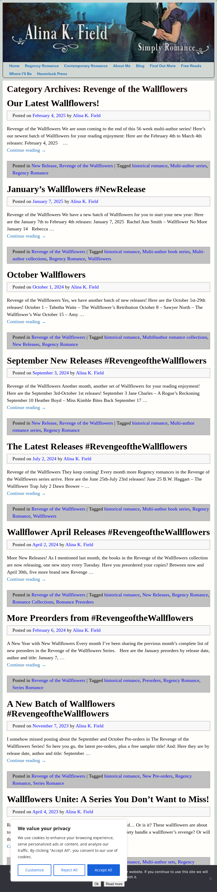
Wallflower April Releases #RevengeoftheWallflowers (108, 532)
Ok (96, 884)
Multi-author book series (166, 251)
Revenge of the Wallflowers (86, 165)
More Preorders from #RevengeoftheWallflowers (100, 618)
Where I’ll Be (20, 74)
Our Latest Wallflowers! (53, 103)
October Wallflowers (46, 275)
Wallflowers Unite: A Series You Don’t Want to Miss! (108, 799)
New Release (44, 165)
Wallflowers (99, 258)
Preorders (151, 680)
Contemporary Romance (86, 66)
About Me (121, 66)
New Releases (25, 344)
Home (14, 66)
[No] (210, 878)
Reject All (69, 869)
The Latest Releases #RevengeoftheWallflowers (97, 446)
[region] (69, 850)
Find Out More (163, 66)
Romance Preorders (75, 602)
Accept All (103, 869)
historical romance (150, 165)
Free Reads (191, 66)
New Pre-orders (157, 776)
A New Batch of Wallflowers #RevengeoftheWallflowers (61, 708)
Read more (114, 884)
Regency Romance (42, 66)
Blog (140, 66)
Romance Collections (32, 602)
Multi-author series (188, 165)
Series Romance (27, 687)
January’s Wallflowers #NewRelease (76, 189)
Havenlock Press (52, 74)
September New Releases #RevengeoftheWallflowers (106, 360)
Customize (34, 869)
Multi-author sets (158, 862)
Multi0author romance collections (174, 337)
